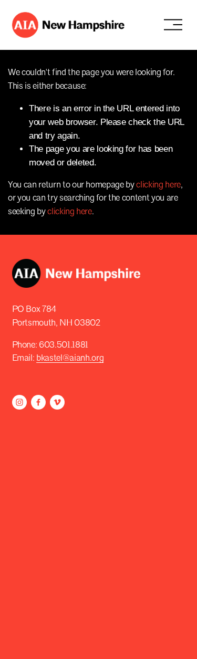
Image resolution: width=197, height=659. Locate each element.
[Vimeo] (57, 402)
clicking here (158, 185)
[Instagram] (19, 402)
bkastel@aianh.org (69, 358)
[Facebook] (38, 402)
